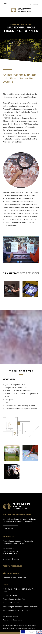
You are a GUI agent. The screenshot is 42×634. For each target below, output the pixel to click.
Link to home (16, 506)
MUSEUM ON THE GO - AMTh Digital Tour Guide (19, 590)
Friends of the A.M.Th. (11, 603)
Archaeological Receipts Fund (14, 599)
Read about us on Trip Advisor (14, 578)
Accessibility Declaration (12, 620)
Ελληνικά (35, 4)
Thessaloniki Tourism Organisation (16, 610)
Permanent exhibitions (21, 24)
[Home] (21, 10)
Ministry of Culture (10, 595)
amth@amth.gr (13, 559)
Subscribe (10, 528)
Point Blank (31, 628)
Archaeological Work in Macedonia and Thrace (20, 607)
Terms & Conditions (10, 616)
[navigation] (5, 4)
